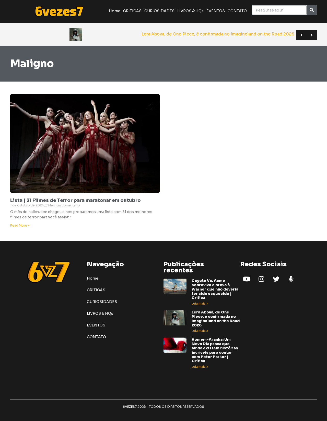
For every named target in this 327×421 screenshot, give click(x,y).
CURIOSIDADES (159, 11)
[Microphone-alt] (291, 278)
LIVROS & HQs (190, 11)
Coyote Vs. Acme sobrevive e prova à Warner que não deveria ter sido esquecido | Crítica (215, 289)
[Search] (312, 10)
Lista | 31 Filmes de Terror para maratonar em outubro (75, 200)
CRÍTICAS (132, 11)
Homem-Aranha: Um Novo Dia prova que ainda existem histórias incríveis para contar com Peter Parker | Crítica (215, 350)
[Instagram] (261, 278)
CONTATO (237, 11)
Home (114, 11)
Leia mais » (200, 303)
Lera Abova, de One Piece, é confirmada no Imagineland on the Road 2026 (216, 318)
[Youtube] (246, 278)
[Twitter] (276, 278)
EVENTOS (215, 11)
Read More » (19, 225)
